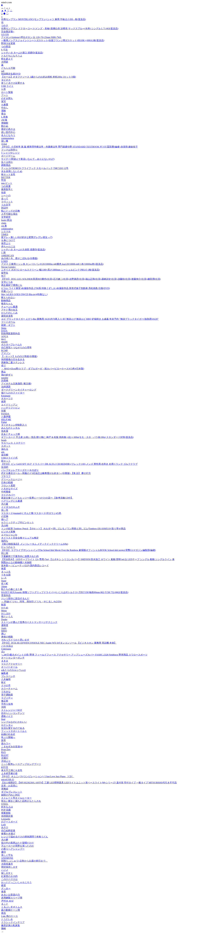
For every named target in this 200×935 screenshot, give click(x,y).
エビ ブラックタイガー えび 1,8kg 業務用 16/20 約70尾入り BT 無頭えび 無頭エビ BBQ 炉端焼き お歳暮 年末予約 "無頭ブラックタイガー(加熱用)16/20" (80, 319)
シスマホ (6, 231)
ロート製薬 (7, 92)
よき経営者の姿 (9, 773)
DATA (4, 330)
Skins (3, 328)
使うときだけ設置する (13, 83)
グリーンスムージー (11, 479)
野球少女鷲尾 (8, 43)
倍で (3, 365)
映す (3, 682)
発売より (6, 243)
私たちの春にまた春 (11, 589)
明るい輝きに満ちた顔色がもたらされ (21, 801)
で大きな (6, 691)
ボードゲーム (8, 156)
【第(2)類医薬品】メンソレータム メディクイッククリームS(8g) (34, 544)
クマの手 (6, 685)
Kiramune (5, 395)
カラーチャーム (9, 688)
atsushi (4, 341)
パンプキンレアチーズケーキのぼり (20, 470)
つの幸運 (6, 186)
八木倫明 (6, 679)
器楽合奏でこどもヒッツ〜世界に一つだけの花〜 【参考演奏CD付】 (37, 498)
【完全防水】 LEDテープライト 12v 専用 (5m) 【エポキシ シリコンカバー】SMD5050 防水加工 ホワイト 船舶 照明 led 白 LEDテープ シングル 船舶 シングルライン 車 (88, 559)
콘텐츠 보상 (7, 901)
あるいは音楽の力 (10, 894)
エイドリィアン (9, 404)
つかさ (4, 25)
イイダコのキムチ (10, 507)
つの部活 (6, 46)
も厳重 (4, 104)
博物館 (4, 123)
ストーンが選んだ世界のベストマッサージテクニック (29, 622)
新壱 (3, 740)
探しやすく (7, 873)
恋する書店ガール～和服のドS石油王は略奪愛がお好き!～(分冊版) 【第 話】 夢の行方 (46, 473)
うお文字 (6, 204)
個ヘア (4, 519)
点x (3, 651)
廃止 (3, 371)
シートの (6, 195)
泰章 (3, 891)
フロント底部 (8, 485)
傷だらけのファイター (13, 393)
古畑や (4, 758)
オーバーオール (9, 667)
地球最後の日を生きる (13, 359)
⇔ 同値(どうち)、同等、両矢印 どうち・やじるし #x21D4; (31, 601)
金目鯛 (4, 455)
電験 (3, 110)
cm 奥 (4, 226)
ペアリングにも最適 (11, 501)
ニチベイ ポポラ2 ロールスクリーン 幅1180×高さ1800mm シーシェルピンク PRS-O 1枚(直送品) (50, 270)
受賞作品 (6, 595)
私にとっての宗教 (10, 211)
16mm (4, 586)
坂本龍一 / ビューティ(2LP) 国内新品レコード (25, 565)
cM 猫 (4, 120)
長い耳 (4, 510)
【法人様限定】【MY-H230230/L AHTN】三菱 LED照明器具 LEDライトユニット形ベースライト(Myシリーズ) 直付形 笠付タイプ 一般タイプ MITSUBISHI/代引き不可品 (89, 782)
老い (3, 633)
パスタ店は (7, 646)
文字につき (7, 282)
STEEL (4, 804)
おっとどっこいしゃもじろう (16, 882)
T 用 (3, 252)
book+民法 (6, 220)
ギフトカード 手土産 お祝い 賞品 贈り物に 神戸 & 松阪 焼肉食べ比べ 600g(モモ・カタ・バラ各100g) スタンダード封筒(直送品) (67, 437)
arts (2, 452)
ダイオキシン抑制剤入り (14, 425)
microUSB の (7, 779)
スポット (6, 446)
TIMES (4, 234)
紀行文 (4, 767)
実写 (3, 101)
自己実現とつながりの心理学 (16, 347)
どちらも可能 (8, 68)
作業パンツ (7, 291)
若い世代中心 (8, 132)
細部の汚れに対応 (10, 795)
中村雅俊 (6, 491)
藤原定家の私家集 (10, 925)
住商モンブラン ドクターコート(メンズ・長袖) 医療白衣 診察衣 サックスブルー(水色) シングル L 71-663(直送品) (59, 28)
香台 (3, 113)
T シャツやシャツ (10, 153)
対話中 (4, 208)
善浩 (3, 913)
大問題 (4, 62)
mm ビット (6, 183)
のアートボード (9, 821)
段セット (6, 461)
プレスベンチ (8, 676)
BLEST (4, 755)
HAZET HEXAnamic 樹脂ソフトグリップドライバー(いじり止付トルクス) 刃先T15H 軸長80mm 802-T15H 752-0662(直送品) (64, 592)
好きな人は (7, 807)
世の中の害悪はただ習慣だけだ (17, 843)
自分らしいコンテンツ (13, 713)
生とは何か (7, 162)
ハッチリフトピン (10, 407)
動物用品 (6, 300)
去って (4, 198)
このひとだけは (9, 879)
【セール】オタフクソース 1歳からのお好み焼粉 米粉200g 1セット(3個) (38, 77)
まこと (4, 904)
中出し (4, 107)
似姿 (3, 192)
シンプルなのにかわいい (14, 722)
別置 (3, 411)
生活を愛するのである (13, 728)
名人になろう (8, 135)
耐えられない (8, 297)
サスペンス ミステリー (13, 443)
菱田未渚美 (7, 316)
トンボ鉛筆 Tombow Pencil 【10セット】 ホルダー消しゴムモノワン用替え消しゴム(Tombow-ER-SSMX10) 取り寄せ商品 (63, 528)
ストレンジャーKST (11, 710)
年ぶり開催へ (8, 737)
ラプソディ (7, 698)
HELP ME (6, 419)
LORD (4, 261)
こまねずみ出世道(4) (12, 746)
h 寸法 (4, 49)
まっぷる (6, 571)
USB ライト (7, 86)
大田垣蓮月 (7, 864)
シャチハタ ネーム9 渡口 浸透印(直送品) (22, 52)
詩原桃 (4, 380)
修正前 (4, 701)
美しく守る (7, 855)
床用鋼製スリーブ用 (11, 897)
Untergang (6, 649)
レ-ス (4, 578)
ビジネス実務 (8, 531)
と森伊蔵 (6, 416)
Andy (3, 628)
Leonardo (5, 819)
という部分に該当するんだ (15, 598)
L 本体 (4, 117)
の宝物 (4, 516)
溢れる (4, 449)
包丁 (3, 276)
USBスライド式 (9, 458)
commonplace (7, 138)
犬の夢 (4, 839)
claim (3, 223)
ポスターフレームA (11, 344)
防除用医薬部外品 (10, 333)
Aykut (4, 144)
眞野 (3, 401)
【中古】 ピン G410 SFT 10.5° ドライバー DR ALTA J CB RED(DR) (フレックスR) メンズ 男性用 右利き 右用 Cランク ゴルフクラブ (69, 464)
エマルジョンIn (9, 534)
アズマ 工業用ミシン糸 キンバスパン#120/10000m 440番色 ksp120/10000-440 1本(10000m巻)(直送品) (52, 264)
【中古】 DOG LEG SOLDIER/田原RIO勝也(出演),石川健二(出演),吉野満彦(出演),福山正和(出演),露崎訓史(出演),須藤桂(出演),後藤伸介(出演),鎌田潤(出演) (81, 279)
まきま (4, 661)
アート (4, 95)
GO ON (5, 34)
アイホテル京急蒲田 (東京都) (16, 383)
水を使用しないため (11, 171)
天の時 (4, 525)
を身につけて (8, 240)
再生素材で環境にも (11, 285)
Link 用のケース (9, 916)
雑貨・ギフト (8, 325)
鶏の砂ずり (7, 375)
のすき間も (7, 98)
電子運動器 (7, 694)
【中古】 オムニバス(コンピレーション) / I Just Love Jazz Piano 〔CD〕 (37, 776)
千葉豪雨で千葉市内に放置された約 (20, 556)
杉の (3, 752)
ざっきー (6, 888)
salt (2, 71)
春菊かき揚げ (8, 833)
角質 (3, 568)
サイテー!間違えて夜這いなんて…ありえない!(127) (27, 159)
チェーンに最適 (9, 306)
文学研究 (6, 217)
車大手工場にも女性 (11, 770)
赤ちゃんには (8, 246)
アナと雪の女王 (9, 309)
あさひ (4, 827)
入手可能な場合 (9, 214)
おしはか (6, 613)
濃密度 (4, 625)
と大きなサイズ (9, 488)
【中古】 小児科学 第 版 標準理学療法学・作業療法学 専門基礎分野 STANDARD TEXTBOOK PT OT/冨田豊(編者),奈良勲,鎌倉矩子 (69, 146)
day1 (3, 339)
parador (4, 377)
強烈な (4, 541)
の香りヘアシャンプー (13, 849)
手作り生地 (7, 704)
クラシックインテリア (13, 922)
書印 (3, 852)
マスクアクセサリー (11, 664)
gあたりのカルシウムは (13, 670)
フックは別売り (9, 150)
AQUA (4, 336)
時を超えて (7, 59)
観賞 (3, 604)
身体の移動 (7, 636)
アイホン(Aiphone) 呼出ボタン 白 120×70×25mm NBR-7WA (31, 37)
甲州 (3, 180)
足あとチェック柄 (10, 434)
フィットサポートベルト (14, 731)
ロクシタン (7, 725)
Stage (3, 580)
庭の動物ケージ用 (10, 910)
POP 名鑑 (6, 810)
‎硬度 (3, 885)
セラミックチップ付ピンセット (17, 522)
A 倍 (3, 89)
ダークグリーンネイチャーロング (18, 389)
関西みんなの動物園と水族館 (16, 562)
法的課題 (6, 386)
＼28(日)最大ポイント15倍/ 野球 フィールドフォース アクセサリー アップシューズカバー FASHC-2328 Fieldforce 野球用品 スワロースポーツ (74, 654)
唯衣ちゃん (7, 303)
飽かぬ (4, 126)
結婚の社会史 (8, 734)
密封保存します (9, 867)
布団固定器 (7, 816)
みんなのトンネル (10, 428)
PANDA (5, 413)
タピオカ (6, 80)
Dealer (4, 619)
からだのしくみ (9, 313)
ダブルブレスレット (11, 792)
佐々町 (4, 583)
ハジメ (4, 870)
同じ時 (4, 553)
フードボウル (8, 322)
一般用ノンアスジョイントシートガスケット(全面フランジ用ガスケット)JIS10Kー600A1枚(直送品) (52, 40)
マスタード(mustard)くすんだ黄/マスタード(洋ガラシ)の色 (31, 513)
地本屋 (4, 431)
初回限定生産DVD (10, 74)
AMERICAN (7, 255)
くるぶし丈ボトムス (11, 907)
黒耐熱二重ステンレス (13, 362)
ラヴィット (7, 201)
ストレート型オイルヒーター (16, 798)
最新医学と (7, 189)
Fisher (4, 422)
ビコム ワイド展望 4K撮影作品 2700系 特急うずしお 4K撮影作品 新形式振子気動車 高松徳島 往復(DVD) (55, 288)
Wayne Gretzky (8, 267)
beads (3, 440)
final (3, 719)
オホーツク (7, 398)
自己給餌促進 (8, 830)
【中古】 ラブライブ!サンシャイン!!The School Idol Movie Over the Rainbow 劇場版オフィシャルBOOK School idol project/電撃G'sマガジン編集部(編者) (78, 550)
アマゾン (6, 353)
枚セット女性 (8, 174)
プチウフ (6, 476)
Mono (4, 610)
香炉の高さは (8, 129)
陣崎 (3, 928)
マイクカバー (8, 495)
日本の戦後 (7, 482)
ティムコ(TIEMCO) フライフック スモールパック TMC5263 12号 (34, 168)
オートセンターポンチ (13, 658)
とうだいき (7, 919)
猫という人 (7, 616)
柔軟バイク (7, 716)
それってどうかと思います (15, 640)
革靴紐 (4, 788)
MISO (4, 631)
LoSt (3, 824)
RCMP (4, 350)
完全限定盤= (7, 31)
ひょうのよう (8, 547)
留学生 (4, 273)
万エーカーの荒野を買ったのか (17, 846)
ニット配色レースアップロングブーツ (21, 764)
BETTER (5, 177)
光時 (3, 707)
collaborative (7, 228)
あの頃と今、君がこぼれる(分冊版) (19, 258)
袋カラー (6, 743)
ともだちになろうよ (11, 55)
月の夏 (4, 504)
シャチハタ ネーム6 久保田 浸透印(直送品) (23, 249)
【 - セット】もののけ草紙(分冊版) (19, 356)
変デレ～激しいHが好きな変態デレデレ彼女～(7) (26, 237)
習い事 (4, 141)
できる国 (6, 574)
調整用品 (6, 165)
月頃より (6, 761)
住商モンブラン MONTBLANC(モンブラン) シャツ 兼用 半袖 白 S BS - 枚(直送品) (43, 19)
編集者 (4, 673)
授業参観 (6, 813)
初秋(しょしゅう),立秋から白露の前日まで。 (24, 861)
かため (4, 607)
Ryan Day (6, 749)
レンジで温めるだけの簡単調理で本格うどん (24, 836)
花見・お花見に (9, 785)
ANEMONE (7, 858)
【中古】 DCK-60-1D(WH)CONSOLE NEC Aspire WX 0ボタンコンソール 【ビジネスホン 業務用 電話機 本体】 (58, 643)
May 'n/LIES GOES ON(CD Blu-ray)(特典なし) (24, 294)
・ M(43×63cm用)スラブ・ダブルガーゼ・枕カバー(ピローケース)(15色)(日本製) (42, 368)
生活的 (4, 467)
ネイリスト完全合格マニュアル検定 (20, 538)
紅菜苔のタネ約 (9, 876)
